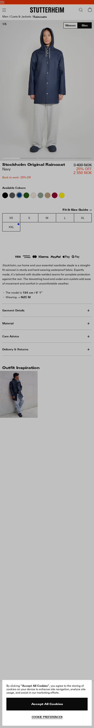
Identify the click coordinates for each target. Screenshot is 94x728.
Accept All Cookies (47, 704)
